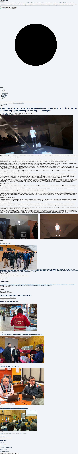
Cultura (3, 92)
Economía (4, 95)
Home (3, 89)
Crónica (4, 90)
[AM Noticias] (3, 8)
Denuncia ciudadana (4, 451)
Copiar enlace (17, 114)
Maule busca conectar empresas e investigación (13, 433)
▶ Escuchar (2, 114)
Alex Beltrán (4, 113)
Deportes (4, 94)
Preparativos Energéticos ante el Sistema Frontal (14, 408)
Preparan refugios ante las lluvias (9, 366)
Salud (3, 99)
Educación (4, 96)
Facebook (12, 114)
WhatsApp (7, 114)
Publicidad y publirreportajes (6, 447)
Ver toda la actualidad (5, 272)
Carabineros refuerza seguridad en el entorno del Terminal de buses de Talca (21, 334)
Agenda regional (3, 449)
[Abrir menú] (0, 6)
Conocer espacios (4, 278)
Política (3, 98)
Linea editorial (5, 93)
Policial (3, 97)
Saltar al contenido (4, 0)
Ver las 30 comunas (5, 291)
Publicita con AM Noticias (18, 103)
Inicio (1, 104)
